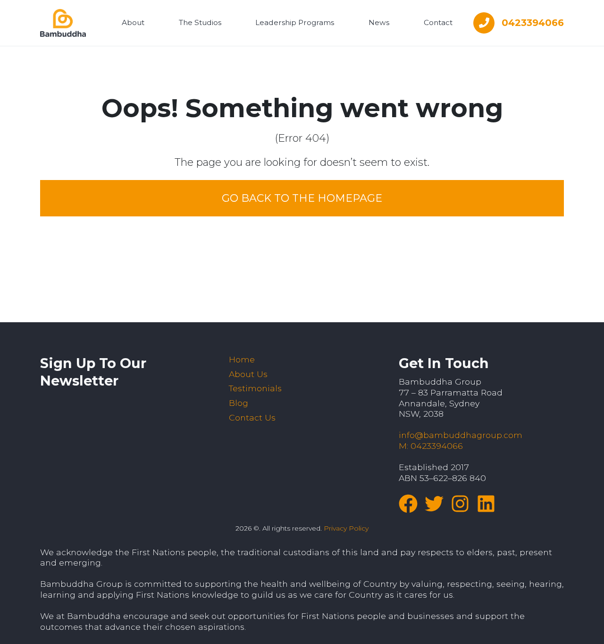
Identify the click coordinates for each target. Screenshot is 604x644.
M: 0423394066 (431, 446)
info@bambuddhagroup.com (460, 435)
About (133, 22)
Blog (238, 403)
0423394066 (533, 22)
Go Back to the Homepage (302, 198)
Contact (438, 22)
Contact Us (252, 417)
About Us (248, 374)
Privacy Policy (346, 528)
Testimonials (255, 388)
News (379, 22)
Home (242, 359)
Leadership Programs (294, 22)
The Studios (200, 22)
